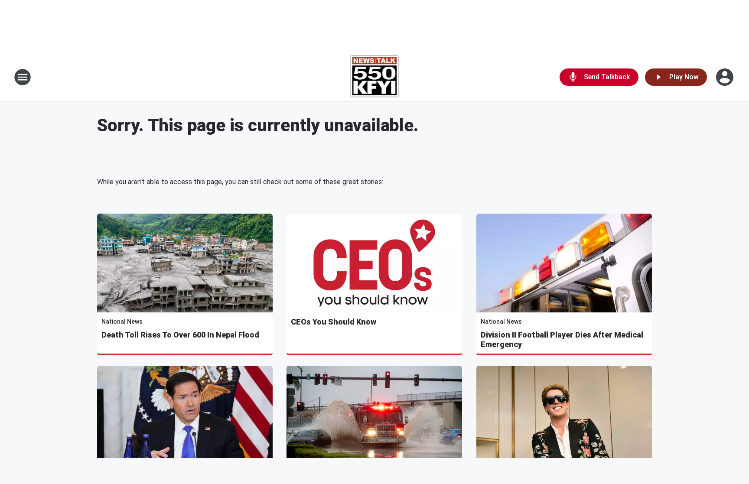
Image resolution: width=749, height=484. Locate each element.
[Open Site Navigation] (22, 77)
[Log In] (725, 77)
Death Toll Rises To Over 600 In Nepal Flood (180, 334)
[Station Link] (375, 77)
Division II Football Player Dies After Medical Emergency (562, 339)
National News (122, 321)
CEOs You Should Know (333, 321)
